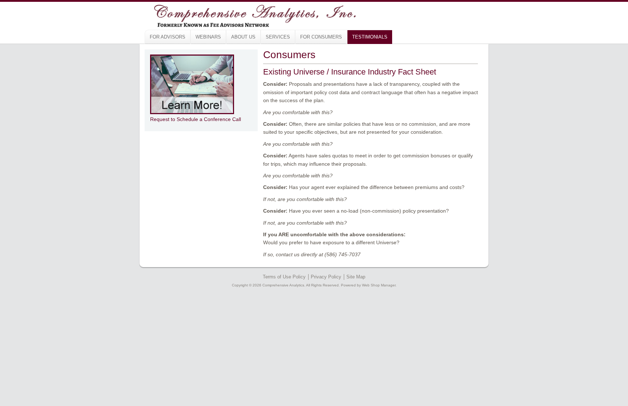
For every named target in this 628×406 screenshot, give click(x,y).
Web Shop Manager (378, 285)
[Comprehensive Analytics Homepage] (242, 15)
